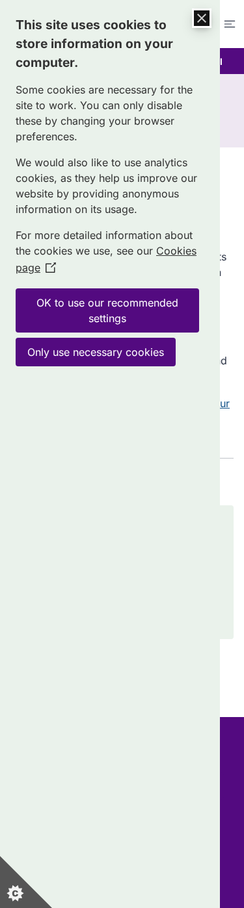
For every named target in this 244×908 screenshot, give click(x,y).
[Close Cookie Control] (202, 18)
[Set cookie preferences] (26, 882)
